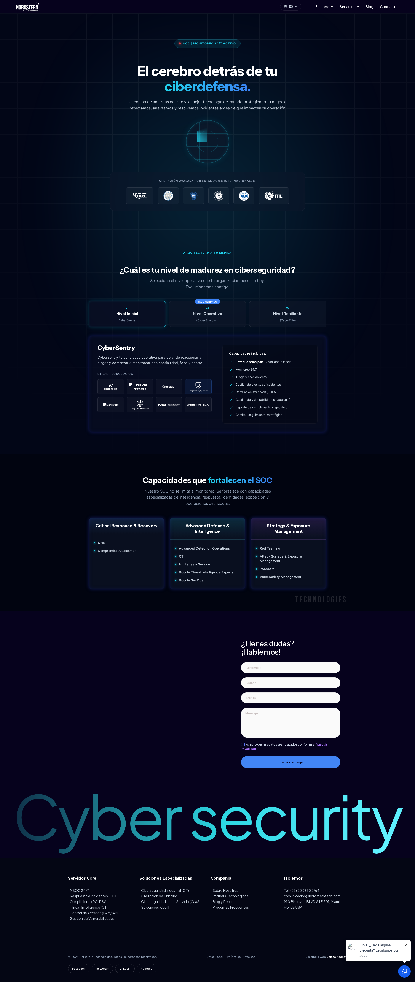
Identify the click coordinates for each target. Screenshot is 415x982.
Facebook (78, 968)
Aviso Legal (215, 956)
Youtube (146, 968)
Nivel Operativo (207, 311)
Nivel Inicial (127, 314)
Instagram (102, 968)
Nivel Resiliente (288, 314)
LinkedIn (125, 968)
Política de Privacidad (241, 956)
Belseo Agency (337, 956)
